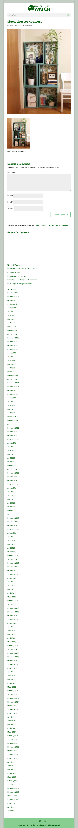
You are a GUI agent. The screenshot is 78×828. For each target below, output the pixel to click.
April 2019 (11, 503)
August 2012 (12, 803)
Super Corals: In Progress (16, 276)
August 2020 (12, 443)
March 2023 (11, 326)
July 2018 (10, 537)
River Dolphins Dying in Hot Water (19, 284)
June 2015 (11, 676)
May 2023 (11, 319)
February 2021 (12, 420)
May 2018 (11, 544)
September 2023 (13, 304)
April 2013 (11, 773)
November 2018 (13, 522)
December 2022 (13, 338)
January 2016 (12, 649)
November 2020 (13, 432)
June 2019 (11, 495)
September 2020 (13, 439)
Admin (11, 25)
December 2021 (13, 383)
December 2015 (13, 653)
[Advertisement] (22, 247)
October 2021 (12, 390)
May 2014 (11, 724)
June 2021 (11, 405)
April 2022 (11, 368)
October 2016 (12, 615)
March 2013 (11, 777)
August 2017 (12, 578)
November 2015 (13, 657)
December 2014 (13, 698)
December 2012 (13, 788)
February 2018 (12, 555)
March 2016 (11, 642)
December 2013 (13, 743)
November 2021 (13, 387)
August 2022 (12, 353)
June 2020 (11, 450)
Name (10, 196)
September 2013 (13, 754)
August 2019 (12, 488)
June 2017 (11, 585)
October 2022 (12, 345)
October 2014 (12, 706)
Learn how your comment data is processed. (52, 225)
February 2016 (12, 646)
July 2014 (10, 717)
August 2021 (12, 398)
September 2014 (13, 709)
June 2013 (11, 766)
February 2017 (12, 600)
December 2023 (13, 293)
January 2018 (12, 559)
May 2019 (11, 499)
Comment (11, 172)
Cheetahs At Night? (14, 272)
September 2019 (13, 484)
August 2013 (12, 758)
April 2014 (11, 728)
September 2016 (13, 619)
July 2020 (10, 447)
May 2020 (11, 454)
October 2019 (12, 480)
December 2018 (13, 518)
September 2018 (13, 529)
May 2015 (11, 679)
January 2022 (12, 379)
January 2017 (12, 604)
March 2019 (11, 507)
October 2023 (12, 300)
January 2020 (12, 469)
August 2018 (12, 533)
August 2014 (12, 713)
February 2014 (12, 736)
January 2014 (12, 739)
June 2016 (11, 631)
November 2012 (13, 792)
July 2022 (10, 357)
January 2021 (12, 424)
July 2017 (10, 582)
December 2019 (13, 473)
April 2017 (11, 593)
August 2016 (12, 623)
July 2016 (10, 627)
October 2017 (12, 570)
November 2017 (13, 567)
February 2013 (12, 781)
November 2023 (13, 296)
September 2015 (13, 664)
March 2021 (11, 417)
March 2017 (11, 597)
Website (10, 208)
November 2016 (13, 612)
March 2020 (11, 462)
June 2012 (11, 811)
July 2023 (10, 311)
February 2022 (12, 375)
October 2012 (12, 796)
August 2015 (12, 668)
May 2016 (11, 634)
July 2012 (10, 807)
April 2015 (11, 683)
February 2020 (12, 465)
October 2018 (12, 525)
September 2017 (13, 574)
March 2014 (11, 732)
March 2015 (11, 687)
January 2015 (12, 694)
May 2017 (11, 589)
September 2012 (13, 799)
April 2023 (11, 323)
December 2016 (13, 608)
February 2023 (12, 330)
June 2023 (11, 315)
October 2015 (12, 661)
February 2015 (12, 691)
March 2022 (11, 372)
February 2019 (12, 510)
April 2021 (11, 413)
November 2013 (13, 747)
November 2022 (13, 341)
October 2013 (12, 751)
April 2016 (11, 638)
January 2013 (12, 784)
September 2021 (13, 394)
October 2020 (12, 435)
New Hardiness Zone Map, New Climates (22, 268)
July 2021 (10, 402)
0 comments (28, 25)
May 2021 (11, 409)
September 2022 (13, 349)
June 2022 (11, 360)
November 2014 (13, 702)
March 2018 (11, 552)
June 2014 (11, 721)
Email (10, 202)
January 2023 (12, 334)
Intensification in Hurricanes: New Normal (22, 280)
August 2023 (12, 308)
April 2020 (11, 458)
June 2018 (11, 540)
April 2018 (11, 548)
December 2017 (13, 563)
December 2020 (13, 428)
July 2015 (10, 672)
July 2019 (10, 492)
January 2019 (12, 514)
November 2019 (13, 477)
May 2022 (11, 364)
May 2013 (11, 769)
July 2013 (10, 762)
